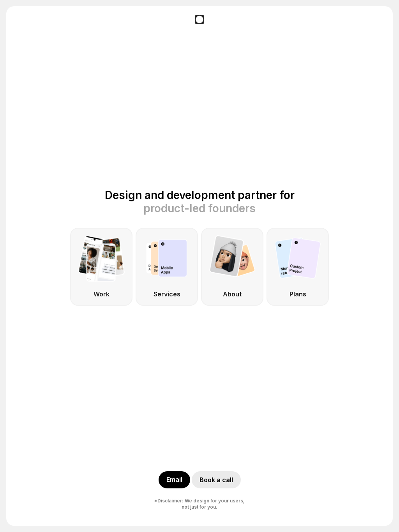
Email (174, 479)
